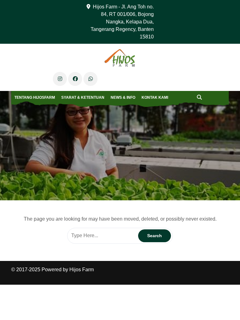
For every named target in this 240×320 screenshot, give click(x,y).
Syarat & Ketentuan (82, 97)
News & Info (123, 97)
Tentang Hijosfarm (34, 97)
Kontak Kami (155, 97)
